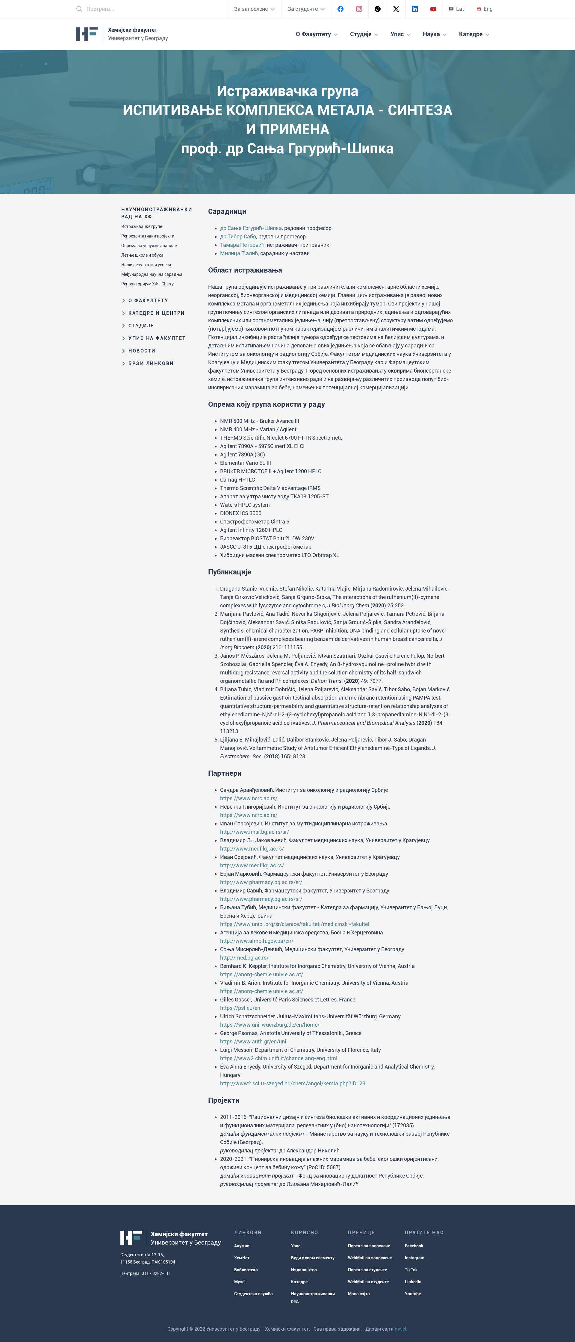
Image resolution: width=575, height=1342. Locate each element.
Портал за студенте (367, 1269)
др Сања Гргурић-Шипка (251, 228)
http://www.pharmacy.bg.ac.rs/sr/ (261, 882)
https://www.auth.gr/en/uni (253, 1041)
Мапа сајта (359, 1293)
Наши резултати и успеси (146, 264)
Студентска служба (253, 1293)
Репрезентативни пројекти (147, 236)
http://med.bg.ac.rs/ (244, 957)
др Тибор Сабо (238, 236)
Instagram (414, 1257)
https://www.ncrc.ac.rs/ (248, 798)
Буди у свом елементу (313, 1257)
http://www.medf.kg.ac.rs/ (252, 848)
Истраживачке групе (141, 226)
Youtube (413, 1293)
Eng (488, 9)
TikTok (411, 1269)
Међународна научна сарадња (151, 274)
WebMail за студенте (368, 1281)
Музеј (240, 1281)
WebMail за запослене (370, 1257)
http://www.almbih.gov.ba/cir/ (256, 941)
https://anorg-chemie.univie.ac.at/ (261, 974)
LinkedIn (413, 1281)
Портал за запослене (369, 1245)
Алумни (241, 1245)
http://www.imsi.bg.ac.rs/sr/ (254, 832)
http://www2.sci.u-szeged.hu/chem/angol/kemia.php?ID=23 (292, 1083)
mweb (401, 1329)
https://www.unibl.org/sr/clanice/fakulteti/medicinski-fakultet (295, 924)
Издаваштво (304, 1269)
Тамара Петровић (242, 245)
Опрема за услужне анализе (149, 245)
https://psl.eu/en (240, 1008)
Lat (460, 9)
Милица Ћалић (239, 253)
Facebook (414, 1245)
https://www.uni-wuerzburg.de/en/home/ (270, 1025)
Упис (295, 1245)
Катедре (299, 1281)
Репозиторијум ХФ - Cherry (147, 284)
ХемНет (241, 1257)
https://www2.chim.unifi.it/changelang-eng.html (279, 1058)
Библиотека (246, 1269)
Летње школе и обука (142, 255)
